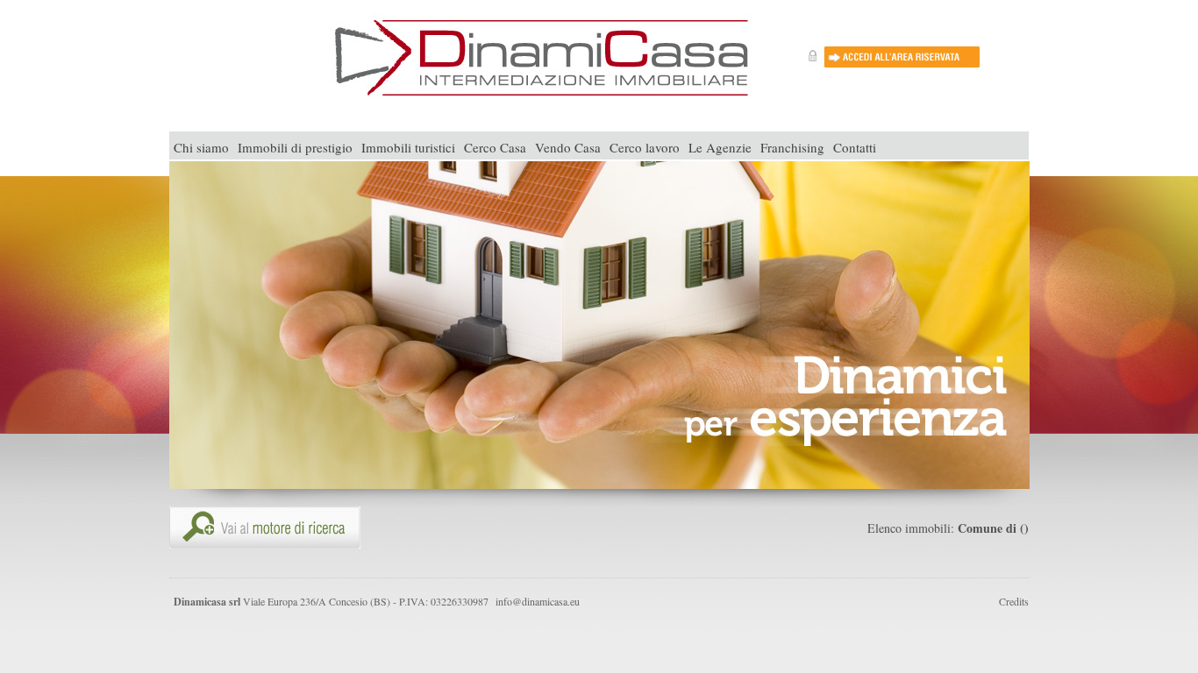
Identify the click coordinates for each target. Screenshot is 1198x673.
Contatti (854, 147)
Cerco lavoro (645, 147)
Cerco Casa (495, 147)
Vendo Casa (568, 147)
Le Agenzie (720, 147)
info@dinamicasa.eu (538, 601)
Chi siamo (201, 147)
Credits (1014, 601)
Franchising (792, 147)
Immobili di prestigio (295, 147)
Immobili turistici (408, 147)
